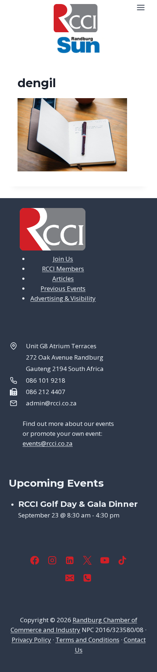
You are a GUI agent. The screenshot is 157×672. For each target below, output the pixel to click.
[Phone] (87, 578)
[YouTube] (105, 560)
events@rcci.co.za (48, 443)
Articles (63, 278)
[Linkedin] (69, 560)
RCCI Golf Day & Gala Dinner (78, 504)
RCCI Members (63, 268)
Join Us (63, 259)
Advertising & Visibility (63, 298)
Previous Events (63, 288)
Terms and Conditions (87, 639)
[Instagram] (52, 560)
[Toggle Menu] (140, 7)
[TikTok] (122, 560)
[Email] (69, 578)
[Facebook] (34, 560)
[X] (87, 560)
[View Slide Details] (78, 45)
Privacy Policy (31, 639)
